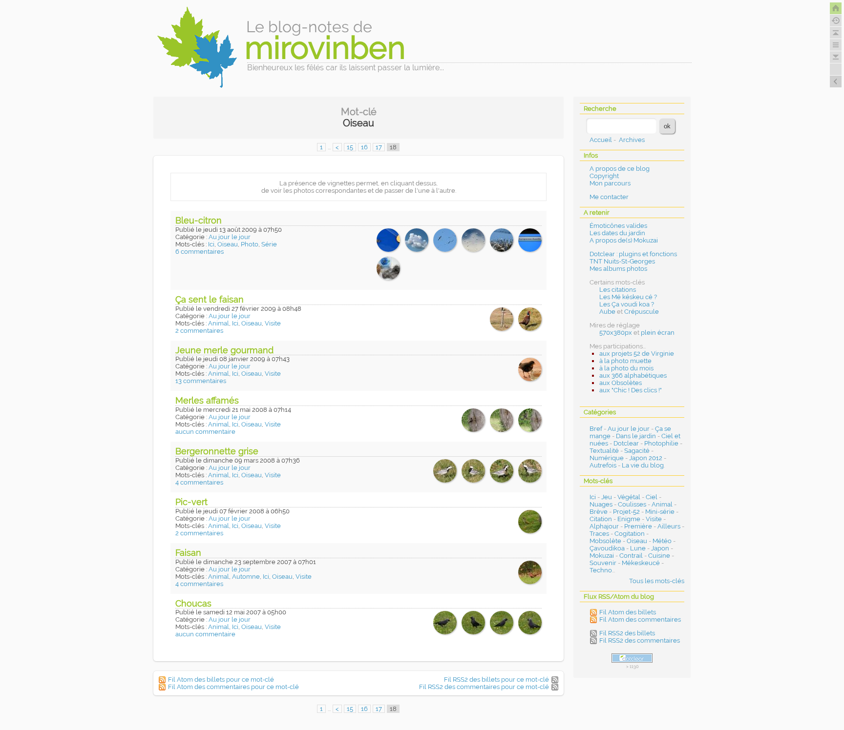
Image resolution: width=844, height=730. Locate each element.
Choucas (193, 603)
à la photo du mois (626, 368)
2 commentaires (199, 330)
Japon (660, 548)
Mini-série (660, 511)
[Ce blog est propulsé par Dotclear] (632, 658)
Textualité (604, 450)
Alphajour (604, 526)
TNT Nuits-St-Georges (622, 261)
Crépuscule (641, 311)
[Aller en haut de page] (836, 33)
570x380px (615, 332)
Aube (607, 311)
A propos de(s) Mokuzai (624, 240)
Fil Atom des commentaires (640, 619)
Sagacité (637, 450)
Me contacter (609, 197)
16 (364, 147)
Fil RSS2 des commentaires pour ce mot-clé (484, 686)
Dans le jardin (636, 436)
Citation (601, 519)
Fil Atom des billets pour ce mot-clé (221, 679)
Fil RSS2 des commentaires (639, 640)
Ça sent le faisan (209, 299)
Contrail (631, 555)
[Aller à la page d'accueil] (836, 8)
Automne (246, 576)
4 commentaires (199, 482)
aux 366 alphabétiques (633, 375)
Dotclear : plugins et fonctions (633, 254)
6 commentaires (199, 251)
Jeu (606, 497)
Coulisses (632, 504)
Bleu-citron (198, 220)
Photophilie (661, 443)
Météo (662, 541)
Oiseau (227, 244)
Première (638, 526)
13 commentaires (200, 381)
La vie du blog (643, 465)
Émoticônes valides (618, 225)
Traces (599, 533)
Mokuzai (602, 555)
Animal (218, 323)
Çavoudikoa (607, 548)
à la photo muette (625, 361)
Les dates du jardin (617, 233)
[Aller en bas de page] (836, 57)
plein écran (658, 332)
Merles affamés (207, 400)
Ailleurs (668, 526)
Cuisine (659, 555)
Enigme (628, 519)
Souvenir (603, 563)
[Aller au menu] (836, 45)
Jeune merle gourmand (224, 350)
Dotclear (626, 443)
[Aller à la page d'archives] (836, 20)
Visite (273, 323)
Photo (249, 244)
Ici (211, 244)
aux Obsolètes (620, 382)
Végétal (628, 497)
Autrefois (603, 465)
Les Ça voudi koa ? (626, 304)
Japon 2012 (645, 458)
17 (379, 147)
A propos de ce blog (620, 168)
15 (350, 147)
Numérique (607, 458)
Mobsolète (605, 541)
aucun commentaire (205, 431)
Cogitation (629, 533)
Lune (638, 548)
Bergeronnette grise (216, 451)
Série (269, 244)
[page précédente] (836, 81)
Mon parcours (610, 183)
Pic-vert (191, 502)
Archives (632, 139)
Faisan (188, 553)
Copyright (604, 176)
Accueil (601, 139)
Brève (599, 511)
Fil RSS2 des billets (627, 633)
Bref (596, 428)
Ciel (651, 497)
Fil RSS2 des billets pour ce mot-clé (496, 679)
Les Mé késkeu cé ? (628, 297)
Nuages (601, 504)
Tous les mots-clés (656, 581)
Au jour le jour (230, 237)
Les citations (617, 289)
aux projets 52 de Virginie (636, 353)
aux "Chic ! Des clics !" (630, 390)
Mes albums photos (618, 268)
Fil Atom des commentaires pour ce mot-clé (233, 686)
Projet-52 (626, 511)
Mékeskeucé (641, 563)
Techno (601, 570)
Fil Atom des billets (627, 612)
